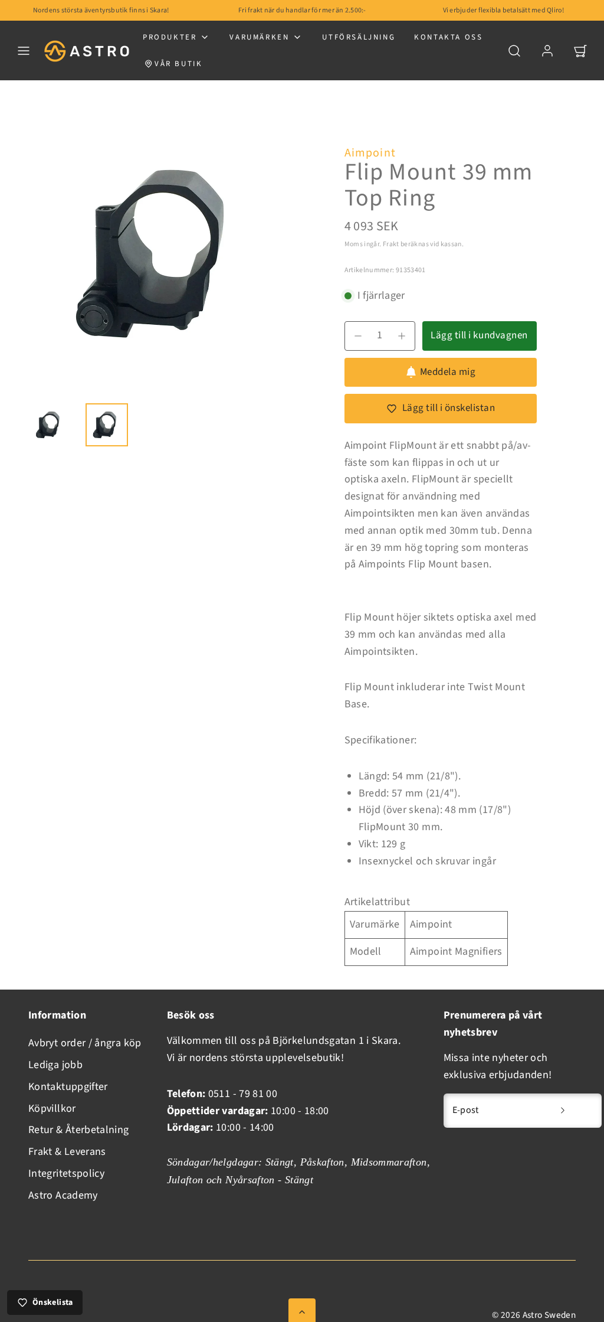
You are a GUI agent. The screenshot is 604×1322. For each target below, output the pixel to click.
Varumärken (259, 37)
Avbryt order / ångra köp (85, 1043)
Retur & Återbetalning (78, 1129)
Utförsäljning (358, 37)
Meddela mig (448, 372)
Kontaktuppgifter (68, 1086)
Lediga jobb (55, 1064)
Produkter (169, 37)
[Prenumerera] (563, 1110)
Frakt (391, 244)
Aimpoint (370, 152)
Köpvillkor (52, 1108)
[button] (23, 51)
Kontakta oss (448, 37)
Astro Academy (63, 1195)
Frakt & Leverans (67, 1151)
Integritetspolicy (66, 1173)
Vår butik (178, 63)
